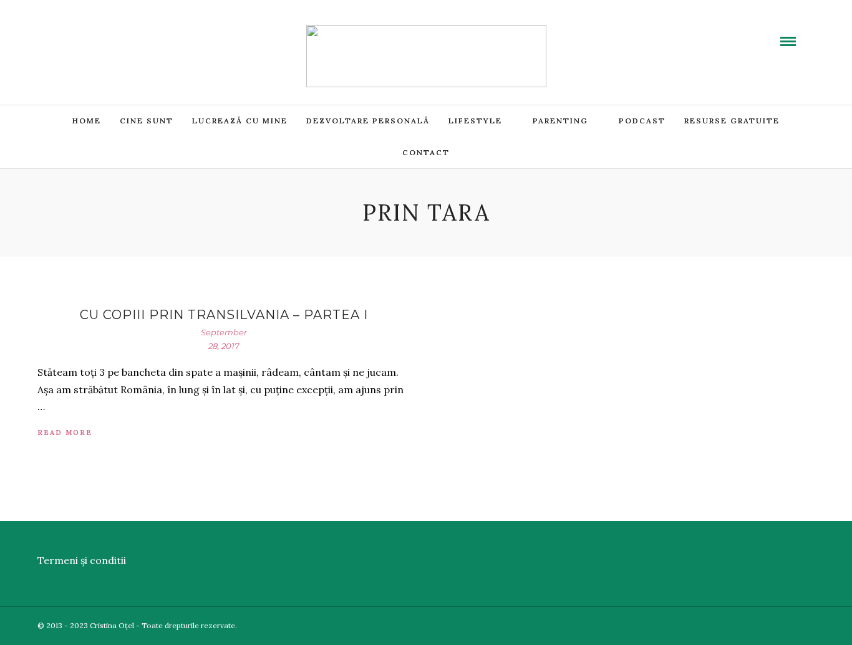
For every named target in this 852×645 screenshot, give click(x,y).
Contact (426, 152)
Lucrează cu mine (240, 120)
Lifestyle (475, 120)
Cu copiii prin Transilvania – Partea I (224, 314)
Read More (64, 432)
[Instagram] (135, 33)
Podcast (642, 120)
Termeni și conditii (81, 560)
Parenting (560, 120)
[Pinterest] (120, 33)
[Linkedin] (105, 33)
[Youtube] (90, 33)
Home (86, 120)
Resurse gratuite (732, 120)
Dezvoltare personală (368, 120)
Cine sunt (146, 120)
